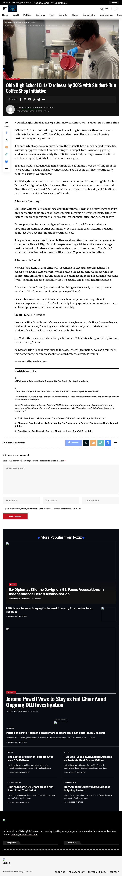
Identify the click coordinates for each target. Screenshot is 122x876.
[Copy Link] (34, 99)
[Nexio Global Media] (12, 8)
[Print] (39, 99)
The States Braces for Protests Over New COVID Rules (30, 758)
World (12, 584)
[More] (43, 99)
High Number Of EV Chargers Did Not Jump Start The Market (30, 788)
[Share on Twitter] (25, 99)
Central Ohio (12, 79)
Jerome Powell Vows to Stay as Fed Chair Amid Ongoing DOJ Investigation (56, 701)
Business (11, 692)
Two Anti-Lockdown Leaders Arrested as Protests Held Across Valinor (88, 758)
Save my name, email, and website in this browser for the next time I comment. (44, 508)
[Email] (30, 99)
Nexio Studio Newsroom (30, 108)
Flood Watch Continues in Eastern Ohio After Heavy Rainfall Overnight (55, 431)
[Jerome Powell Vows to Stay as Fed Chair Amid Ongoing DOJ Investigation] (61, 661)
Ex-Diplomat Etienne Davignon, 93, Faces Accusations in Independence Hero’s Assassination (56, 591)
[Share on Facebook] (20, 99)
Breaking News (14, 782)
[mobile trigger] (5, 8)
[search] (102, 8)
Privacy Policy (43, 2)
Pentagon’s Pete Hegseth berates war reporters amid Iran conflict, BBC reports (55, 732)
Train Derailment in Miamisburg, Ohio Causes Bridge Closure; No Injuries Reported (61, 418)
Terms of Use (60, 2)
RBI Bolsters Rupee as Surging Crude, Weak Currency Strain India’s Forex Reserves (49, 610)
